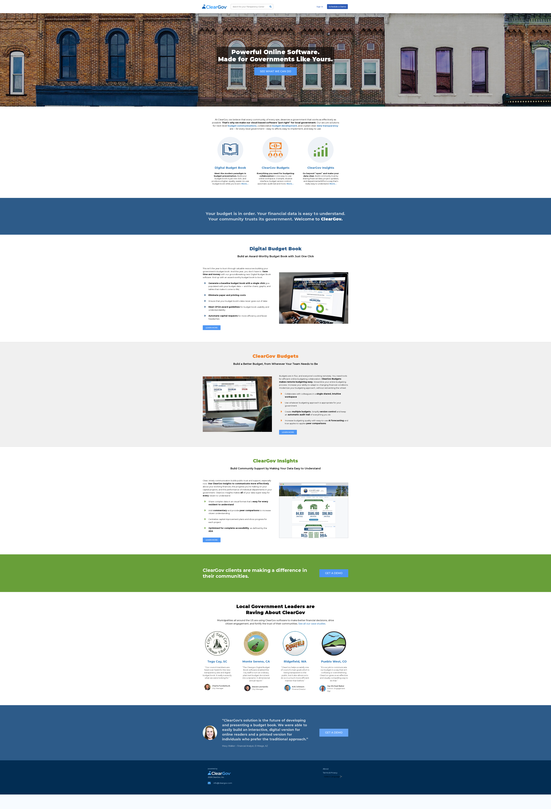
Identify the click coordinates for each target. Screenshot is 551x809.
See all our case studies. (312, 623)
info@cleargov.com (223, 783)
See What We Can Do (275, 71)
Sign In (320, 6)
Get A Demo (334, 573)
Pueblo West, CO (334, 661)
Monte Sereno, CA (256, 661)
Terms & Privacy (330, 773)
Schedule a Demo (337, 6)
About (326, 769)
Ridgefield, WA (295, 661)
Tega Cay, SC (217, 661)
